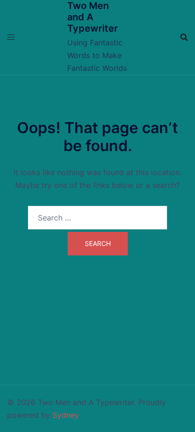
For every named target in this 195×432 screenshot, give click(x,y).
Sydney (66, 415)
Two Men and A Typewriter (92, 17)
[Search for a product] (184, 37)
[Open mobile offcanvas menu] (11, 37)
